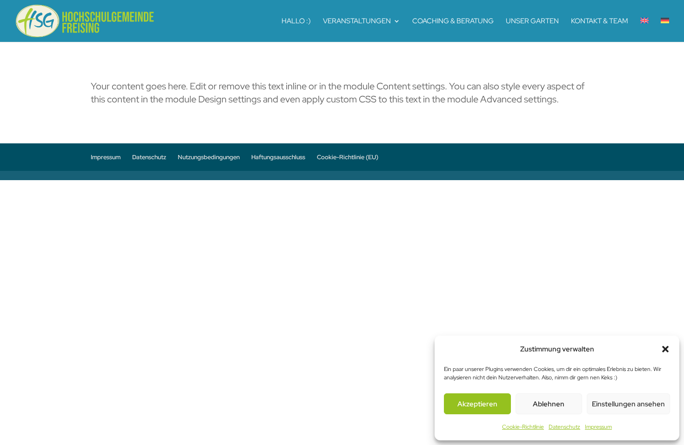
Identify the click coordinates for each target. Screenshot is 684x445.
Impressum (598, 427)
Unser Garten (532, 22)
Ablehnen (548, 404)
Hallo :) (296, 22)
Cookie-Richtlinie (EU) (347, 157)
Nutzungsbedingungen (209, 157)
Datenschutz (564, 427)
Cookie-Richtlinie (523, 427)
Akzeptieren (477, 404)
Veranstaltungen (357, 22)
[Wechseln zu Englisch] (644, 30)
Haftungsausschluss (278, 157)
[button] (665, 349)
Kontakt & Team (599, 22)
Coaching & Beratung (453, 22)
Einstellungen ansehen (628, 404)
